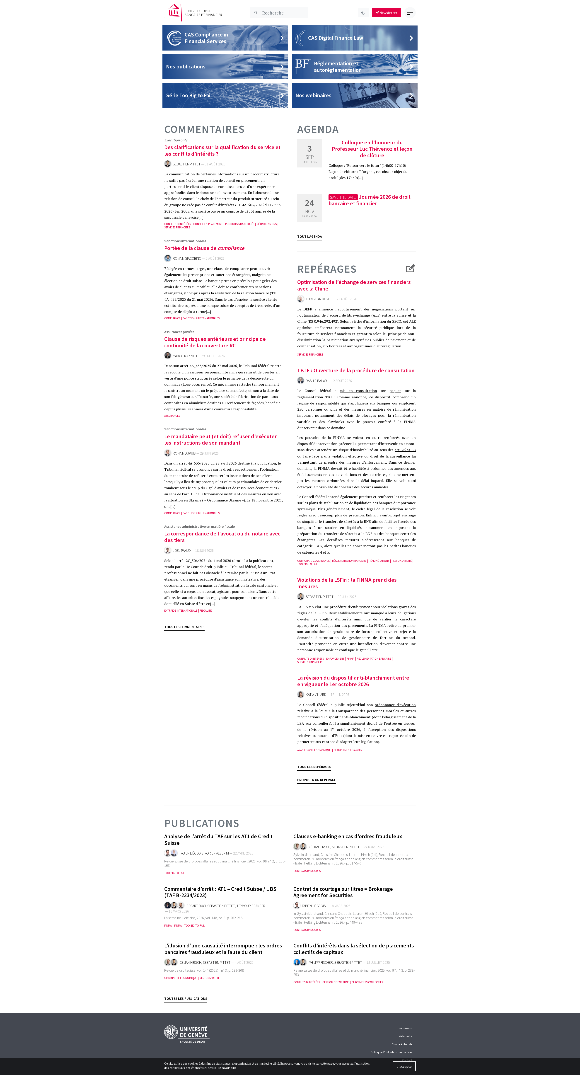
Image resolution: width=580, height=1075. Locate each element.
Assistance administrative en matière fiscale (199, 526)
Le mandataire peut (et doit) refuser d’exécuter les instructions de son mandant (220, 439)
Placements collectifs (367, 982)
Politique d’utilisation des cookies (391, 1052)
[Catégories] (363, 12)
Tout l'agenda (309, 236)
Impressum (405, 1028)
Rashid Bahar (316, 381)
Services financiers (177, 227)
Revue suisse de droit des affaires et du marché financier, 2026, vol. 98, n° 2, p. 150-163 (224, 863)
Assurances (172, 415)
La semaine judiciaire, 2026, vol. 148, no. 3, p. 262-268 (203, 917)
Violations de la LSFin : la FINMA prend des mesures (347, 583)
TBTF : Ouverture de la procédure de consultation (356, 370)
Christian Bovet (319, 299)
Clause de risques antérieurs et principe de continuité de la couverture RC (215, 342)
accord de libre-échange (349, 315)
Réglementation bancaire (349, 560)
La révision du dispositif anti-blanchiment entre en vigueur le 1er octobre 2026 (353, 681)
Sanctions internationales (185, 241)
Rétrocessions (267, 224)
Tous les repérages (314, 766)
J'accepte (404, 1066)
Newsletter (388, 12)
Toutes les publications (185, 998)
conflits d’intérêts (335, 619)
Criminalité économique (180, 978)
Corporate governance (313, 560)
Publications (201, 823)
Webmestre (405, 1036)
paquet (395, 390)
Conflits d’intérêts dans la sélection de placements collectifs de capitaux (353, 949)
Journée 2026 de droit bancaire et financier (369, 200)
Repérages (327, 269)
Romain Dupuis (184, 453)
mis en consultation (358, 390)
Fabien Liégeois (191, 853)
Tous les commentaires (184, 627)
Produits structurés (239, 224)
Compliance (172, 318)
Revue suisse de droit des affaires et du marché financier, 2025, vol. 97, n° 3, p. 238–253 (354, 972)
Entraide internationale (180, 610)
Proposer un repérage (316, 779)
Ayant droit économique (314, 750)
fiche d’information (370, 321)
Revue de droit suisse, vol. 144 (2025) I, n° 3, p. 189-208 (204, 970)
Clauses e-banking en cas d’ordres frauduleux (347, 836)
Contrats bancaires (307, 871)
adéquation (331, 625)
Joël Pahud (182, 550)
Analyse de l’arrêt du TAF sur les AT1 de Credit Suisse (218, 839)
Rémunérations (379, 560)
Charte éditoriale (402, 1044)
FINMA (350, 658)
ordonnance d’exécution (395, 704)
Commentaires (204, 129)
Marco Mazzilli (185, 356)
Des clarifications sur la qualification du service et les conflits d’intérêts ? (222, 150)
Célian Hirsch (319, 847)
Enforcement (335, 658)
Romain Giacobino (187, 258)
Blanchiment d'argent (349, 750)
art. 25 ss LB (405, 449)
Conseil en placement (208, 224)
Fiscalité (206, 610)
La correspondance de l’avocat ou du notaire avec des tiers (222, 537)
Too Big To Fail (307, 564)
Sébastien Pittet (187, 164)
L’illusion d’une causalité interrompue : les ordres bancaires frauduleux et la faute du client (223, 949)
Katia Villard (316, 694)
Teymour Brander (251, 906)
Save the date (343, 197)
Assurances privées (179, 331)
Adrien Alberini (217, 853)
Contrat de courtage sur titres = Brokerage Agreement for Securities (343, 892)
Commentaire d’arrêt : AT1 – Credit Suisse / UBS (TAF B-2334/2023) (220, 892)
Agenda (318, 129)
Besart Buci (196, 906)
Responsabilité (402, 560)
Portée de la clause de (204, 248)
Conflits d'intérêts (177, 224)
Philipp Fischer (321, 962)
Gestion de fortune (335, 982)
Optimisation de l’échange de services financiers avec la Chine (354, 285)
